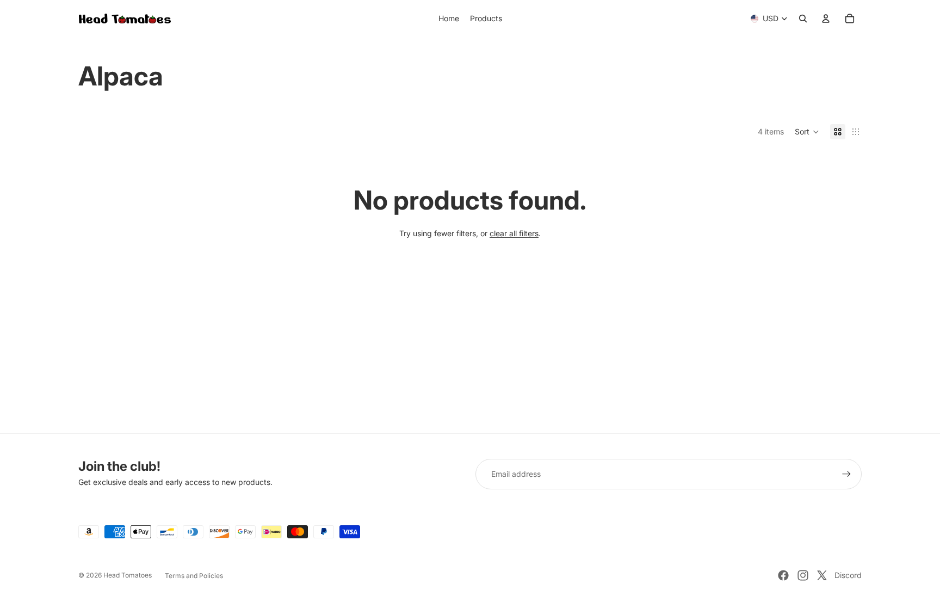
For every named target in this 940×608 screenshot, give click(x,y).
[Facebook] (783, 575)
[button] (807, 132)
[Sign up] (846, 474)
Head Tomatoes (127, 575)
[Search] (803, 18)
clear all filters (514, 233)
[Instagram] (802, 575)
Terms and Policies (194, 576)
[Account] (826, 18)
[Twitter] (821, 575)
